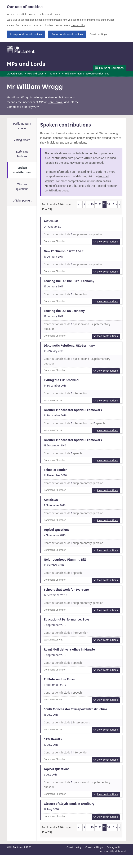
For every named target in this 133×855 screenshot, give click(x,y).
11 (96, 204)
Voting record (22, 140)
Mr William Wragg (72, 73)
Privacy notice (114, 847)
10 (92, 204)
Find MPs (52, 73)
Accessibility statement (113, 851)
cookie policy (78, 25)
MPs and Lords (26, 63)
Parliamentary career (22, 126)
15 (113, 204)
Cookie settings (98, 34)
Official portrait (22, 200)
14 (108, 204)
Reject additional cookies (67, 34)
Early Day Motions (22, 154)
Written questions (22, 187)
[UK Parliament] (21, 49)
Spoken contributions (22, 170)
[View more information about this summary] (81, 230)
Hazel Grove (55, 102)
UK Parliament (15, 73)
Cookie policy (73, 847)
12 (100, 204)
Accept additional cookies (26, 34)
